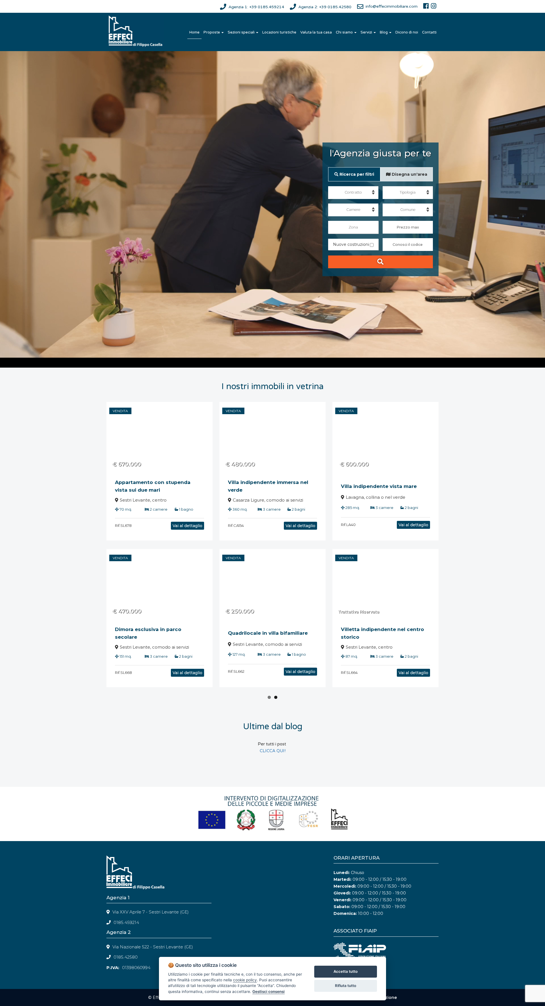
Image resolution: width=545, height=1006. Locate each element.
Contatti (429, 32)
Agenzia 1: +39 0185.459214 (256, 7)
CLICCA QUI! (273, 750)
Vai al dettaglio (187, 525)
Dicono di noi (406, 32)
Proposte (212, 32)
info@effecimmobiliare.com (392, 6)
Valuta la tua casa (316, 32)
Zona (353, 227)
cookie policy (245, 980)
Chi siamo (345, 32)
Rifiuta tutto (345, 985)
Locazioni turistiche (279, 32)
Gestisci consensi (268, 991)
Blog (384, 32)
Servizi (366, 32)
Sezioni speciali (241, 32)
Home (194, 32)
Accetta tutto (346, 971)
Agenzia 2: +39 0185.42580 (324, 7)
